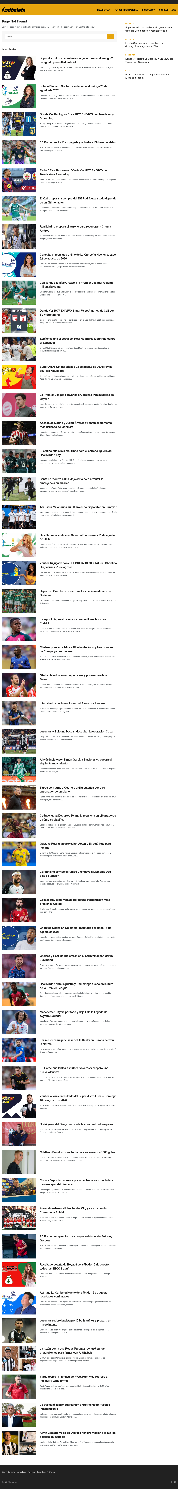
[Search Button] (110, 36)
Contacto (11, 1472)
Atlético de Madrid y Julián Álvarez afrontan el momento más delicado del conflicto (76, 425)
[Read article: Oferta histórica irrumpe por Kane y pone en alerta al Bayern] (19, 685)
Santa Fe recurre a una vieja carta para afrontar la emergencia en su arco (71, 481)
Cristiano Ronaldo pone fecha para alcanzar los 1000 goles (77, 1152)
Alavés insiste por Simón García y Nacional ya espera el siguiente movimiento (76, 761)
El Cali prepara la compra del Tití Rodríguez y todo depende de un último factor (78, 200)
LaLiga (128, 70)
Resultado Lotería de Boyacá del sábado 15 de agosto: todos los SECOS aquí (74, 1266)
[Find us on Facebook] (171, 1482)
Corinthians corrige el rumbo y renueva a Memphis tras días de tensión (75, 873)
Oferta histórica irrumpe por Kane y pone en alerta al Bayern (73, 677)
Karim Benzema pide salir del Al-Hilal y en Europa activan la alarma (77, 1042)
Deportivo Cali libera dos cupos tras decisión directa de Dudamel (75, 593)
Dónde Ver (130, 55)
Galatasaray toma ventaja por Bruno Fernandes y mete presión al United (75, 902)
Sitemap (52, 1472)
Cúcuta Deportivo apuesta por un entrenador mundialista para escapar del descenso (76, 1182)
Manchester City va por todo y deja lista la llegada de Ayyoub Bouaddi (73, 1014)
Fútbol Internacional (126, 10)
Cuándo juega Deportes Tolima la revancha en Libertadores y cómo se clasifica (78, 817)
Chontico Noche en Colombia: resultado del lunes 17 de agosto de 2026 (75, 930)
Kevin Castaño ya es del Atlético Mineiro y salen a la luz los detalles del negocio (77, 1435)
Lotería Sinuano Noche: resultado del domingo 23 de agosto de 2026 (73, 88)
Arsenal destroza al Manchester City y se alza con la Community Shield (73, 1210)
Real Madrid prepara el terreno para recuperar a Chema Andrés (75, 228)
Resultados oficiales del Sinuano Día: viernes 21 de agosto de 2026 (77, 537)
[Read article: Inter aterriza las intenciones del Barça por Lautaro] (19, 713)
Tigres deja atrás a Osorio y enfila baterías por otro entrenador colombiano (72, 789)
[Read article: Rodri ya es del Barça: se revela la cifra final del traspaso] (19, 1134)
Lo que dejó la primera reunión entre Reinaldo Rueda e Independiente (75, 1406)
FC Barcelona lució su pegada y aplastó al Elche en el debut (78, 142)
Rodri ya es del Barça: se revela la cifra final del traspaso (76, 1124)
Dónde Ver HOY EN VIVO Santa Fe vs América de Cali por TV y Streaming (77, 312)
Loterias (129, 23)
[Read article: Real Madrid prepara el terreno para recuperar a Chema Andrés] (19, 236)
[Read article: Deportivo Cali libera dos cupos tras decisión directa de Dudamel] (19, 601)
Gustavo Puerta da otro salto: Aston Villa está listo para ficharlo (75, 845)
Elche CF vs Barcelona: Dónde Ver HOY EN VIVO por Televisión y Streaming (74, 172)
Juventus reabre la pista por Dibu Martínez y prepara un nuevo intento (75, 1322)
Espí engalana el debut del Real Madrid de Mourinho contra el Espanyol (77, 340)
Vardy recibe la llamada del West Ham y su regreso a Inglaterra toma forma (74, 1378)
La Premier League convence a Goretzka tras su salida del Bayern (77, 397)
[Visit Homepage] (13, 9)
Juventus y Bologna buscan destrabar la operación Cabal (76, 731)
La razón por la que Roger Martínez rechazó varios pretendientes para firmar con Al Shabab (72, 1350)
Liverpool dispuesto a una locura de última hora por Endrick (73, 621)
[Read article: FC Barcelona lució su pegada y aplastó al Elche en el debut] (19, 152)
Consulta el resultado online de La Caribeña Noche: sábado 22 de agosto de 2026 (78, 256)
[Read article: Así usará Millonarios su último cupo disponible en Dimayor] (19, 517)
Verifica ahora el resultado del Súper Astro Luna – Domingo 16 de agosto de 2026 (78, 1098)
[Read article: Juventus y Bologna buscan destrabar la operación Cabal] (19, 741)
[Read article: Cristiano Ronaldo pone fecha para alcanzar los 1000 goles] (19, 1162)
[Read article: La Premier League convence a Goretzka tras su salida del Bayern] (19, 405)
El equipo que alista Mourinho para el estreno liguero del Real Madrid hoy (76, 453)
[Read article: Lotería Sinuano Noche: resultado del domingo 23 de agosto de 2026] (19, 96)
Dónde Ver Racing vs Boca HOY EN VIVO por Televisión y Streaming (77, 116)
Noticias (163, 10)
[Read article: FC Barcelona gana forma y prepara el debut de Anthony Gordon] (19, 1246)
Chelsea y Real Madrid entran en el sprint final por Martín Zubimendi (76, 958)
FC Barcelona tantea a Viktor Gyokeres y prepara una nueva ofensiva (74, 1070)
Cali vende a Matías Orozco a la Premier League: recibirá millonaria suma (76, 284)
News (173, 10)
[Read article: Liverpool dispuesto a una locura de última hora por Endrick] (19, 629)
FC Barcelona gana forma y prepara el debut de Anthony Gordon (76, 1238)
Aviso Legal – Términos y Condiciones (31, 1472)
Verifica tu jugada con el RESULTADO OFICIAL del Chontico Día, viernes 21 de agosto (78, 565)
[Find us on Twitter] (175, 1482)
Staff (3, 1472)
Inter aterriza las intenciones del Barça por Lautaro (72, 703)
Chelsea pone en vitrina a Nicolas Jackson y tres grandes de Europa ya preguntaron (76, 649)
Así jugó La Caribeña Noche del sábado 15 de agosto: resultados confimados (74, 1294)
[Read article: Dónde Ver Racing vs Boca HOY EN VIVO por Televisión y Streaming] (19, 124)
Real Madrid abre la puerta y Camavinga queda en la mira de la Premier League (76, 986)
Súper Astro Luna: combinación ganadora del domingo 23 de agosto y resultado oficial (77, 60)
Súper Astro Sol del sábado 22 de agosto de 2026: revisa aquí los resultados (76, 368)
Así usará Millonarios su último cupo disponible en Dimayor (78, 507)
